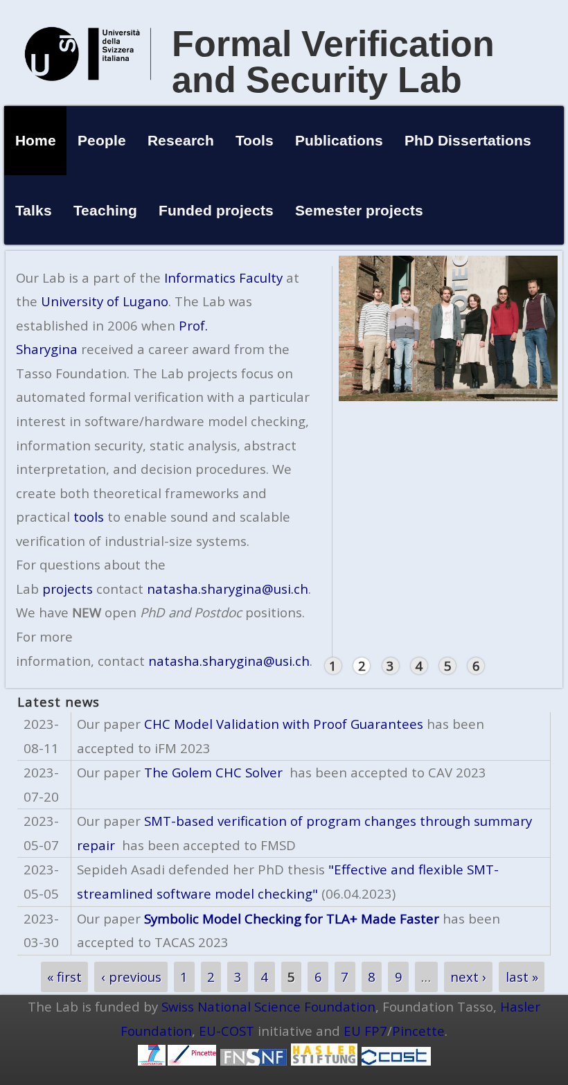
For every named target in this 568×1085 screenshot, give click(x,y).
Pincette (418, 1030)
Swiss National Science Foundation (268, 1006)
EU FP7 (365, 1030)
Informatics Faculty (223, 277)
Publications (339, 140)
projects (67, 588)
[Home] (88, 95)
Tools (255, 140)
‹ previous (131, 977)
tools (88, 516)
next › (468, 977)
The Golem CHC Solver (212, 772)
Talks (33, 210)
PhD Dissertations (468, 140)
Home (35, 140)
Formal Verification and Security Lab (333, 62)
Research (181, 140)
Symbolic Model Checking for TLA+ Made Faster (291, 918)
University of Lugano (104, 301)
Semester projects (359, 210)
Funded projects (216, 210)
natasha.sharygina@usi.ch (227, 588)
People (102, 140)
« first (64, 977)
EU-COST (226, 1030)
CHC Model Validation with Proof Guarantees (283, 723)
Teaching (105, 210)
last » (522, 977)
